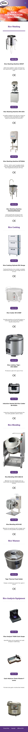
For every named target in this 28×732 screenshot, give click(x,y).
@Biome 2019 (20, 728)
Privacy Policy (6, 728)
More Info (14, 59)
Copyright (13, 728)
